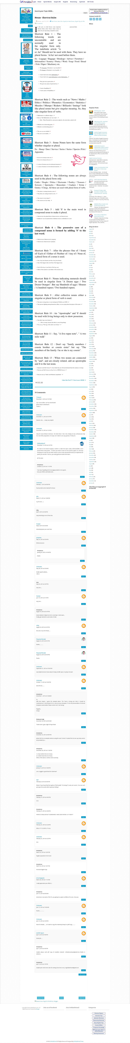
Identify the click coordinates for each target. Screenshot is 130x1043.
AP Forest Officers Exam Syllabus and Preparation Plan (26, 393)
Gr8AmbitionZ (41, 443)
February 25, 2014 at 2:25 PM (43, 838)
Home (39, 2)
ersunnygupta (40, 878)
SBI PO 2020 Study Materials (100, 179)
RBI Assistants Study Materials (26, 448)
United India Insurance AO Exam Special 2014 (26, 317)
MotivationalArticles (28, 67)
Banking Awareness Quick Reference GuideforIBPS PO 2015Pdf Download (26, 245)
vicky (37, 625)
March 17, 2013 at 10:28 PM (43, 498)
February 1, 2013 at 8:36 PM (43, 484)
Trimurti (38, 397)
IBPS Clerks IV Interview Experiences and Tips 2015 (26, 288)
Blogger (38, 1009)
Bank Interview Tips (27, 349)
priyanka (38, 537)
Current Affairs (99, 1025)
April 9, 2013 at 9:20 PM (42, 512)
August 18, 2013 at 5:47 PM (43, 611)
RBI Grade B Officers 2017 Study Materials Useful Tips (26, 200)
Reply (83, 409)
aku (37, 496)
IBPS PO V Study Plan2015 (26, 272)
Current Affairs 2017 (26, 369)
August (90, 229)
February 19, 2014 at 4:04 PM (43, 811)
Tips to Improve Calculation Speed (26, 35)
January (91, 252)
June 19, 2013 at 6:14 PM (42, 598)
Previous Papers (99, 1013)
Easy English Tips (98, 1022)
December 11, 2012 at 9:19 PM (43, 416)
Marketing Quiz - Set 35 (99, 110)
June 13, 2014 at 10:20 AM (42, 907)
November (91, 239)
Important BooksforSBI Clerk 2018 (26, 123)
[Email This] (37, 382)
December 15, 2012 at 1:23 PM (43, 430)
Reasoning (73, 2)
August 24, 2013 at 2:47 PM (43, 627)
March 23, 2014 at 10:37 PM (43, 866)
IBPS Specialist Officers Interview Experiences (26, 192)
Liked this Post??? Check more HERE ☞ (74, 380)
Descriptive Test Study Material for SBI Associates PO (26, 331)
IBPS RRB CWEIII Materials (27, 357)
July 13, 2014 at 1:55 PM (42, 964)
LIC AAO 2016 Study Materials (28, 230)
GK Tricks (90, 2)
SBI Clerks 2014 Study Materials (26, 373)
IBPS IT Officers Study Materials (26, 412)
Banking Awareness (99, 1033)
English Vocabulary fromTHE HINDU (26, 185)
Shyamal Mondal (41, 639)
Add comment (82, 974)
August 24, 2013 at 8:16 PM (43, 654)
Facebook (91, 19)
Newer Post (41, 998)
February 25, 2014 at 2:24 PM (43, 824)
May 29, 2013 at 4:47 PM (42, 584)
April (90, 233)
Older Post (82, 998)
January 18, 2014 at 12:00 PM (43, 768)
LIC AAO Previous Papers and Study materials (26, 430)
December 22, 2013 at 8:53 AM (43, 721)
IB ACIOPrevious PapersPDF (26, 174)
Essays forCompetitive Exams (27, 30)
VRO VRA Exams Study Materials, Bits (26, 417)
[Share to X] (40, 382)
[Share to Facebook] (42, 382)
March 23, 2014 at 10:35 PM (43, 852)
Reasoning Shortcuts (98, 1020)
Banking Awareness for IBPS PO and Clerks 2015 (26, 258)
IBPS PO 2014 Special (26, 353)
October (91, 242)
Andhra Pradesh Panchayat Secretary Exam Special (26, 406)
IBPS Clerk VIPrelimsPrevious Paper (26, 146)
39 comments (39, 23)
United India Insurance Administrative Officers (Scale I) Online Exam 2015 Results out (101, 147)
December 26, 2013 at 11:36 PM (44, 750)
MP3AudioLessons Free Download (27, 96)
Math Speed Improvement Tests (26, 72)
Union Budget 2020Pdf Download (27, 55)
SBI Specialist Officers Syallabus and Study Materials (26, 399)
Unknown (39, 415)
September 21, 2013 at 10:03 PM (44, 668)
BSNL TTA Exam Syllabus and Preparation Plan (26, 423)
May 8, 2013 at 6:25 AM (42, 525)
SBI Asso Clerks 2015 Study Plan (26, 299)
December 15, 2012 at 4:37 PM (44, 445)
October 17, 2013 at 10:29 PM (43, 682)
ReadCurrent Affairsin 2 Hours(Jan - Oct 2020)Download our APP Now (26, 18)
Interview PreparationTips (26, 62)
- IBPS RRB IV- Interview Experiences (26, 236)
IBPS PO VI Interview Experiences (26, 206)
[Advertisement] (52, 7)
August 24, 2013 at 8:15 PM (43, 641)
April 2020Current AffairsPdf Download (26, 109)
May (90, 231)
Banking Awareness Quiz (26, 78)
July (90, 244)
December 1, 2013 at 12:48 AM (43, 696)
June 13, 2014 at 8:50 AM (42, 893)
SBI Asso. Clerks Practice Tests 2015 (26, 294)
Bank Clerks (54, 21)
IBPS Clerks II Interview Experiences (26, 437)
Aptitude (82, 2)
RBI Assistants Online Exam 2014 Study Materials (26, 363)
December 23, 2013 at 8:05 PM (43, 734)
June (90, 267)
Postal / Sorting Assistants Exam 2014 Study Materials (26, 379)
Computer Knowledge (98, 1027)
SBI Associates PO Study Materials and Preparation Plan (26, 324)
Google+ (97, 19)
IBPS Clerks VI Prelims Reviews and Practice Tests (26, 212)
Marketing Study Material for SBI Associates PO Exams (26, 337)
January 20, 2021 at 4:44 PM (44, 552)
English (65, 2)
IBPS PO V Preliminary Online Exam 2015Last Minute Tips (26, 266)
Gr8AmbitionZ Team (78, 1041)
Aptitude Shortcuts (99, 1018)
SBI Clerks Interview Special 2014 (26, 311)
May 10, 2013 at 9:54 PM (42, 539)
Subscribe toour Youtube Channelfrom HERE (26, 130)
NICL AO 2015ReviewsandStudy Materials (28, 279)
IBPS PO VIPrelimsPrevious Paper (26, 159)
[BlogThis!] (39, 382)
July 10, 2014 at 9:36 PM (42, 934)
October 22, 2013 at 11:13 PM (44, 466)
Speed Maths (47, 2)
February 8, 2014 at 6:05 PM (43, 781)
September (91, 237)
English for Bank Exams (68, 21)
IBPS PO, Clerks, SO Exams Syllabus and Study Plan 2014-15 (26, 386)
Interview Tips (98, 1015)
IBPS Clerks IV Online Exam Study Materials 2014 (26, 305)
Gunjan (38, 524)
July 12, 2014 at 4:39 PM (42, 948)
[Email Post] (36, 382)
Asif (37, 780)
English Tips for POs (80, 21)
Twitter (94, 19)
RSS (100, 19)
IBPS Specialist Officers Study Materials (26, 219)
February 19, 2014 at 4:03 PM (43, 797)
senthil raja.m (40, 933)
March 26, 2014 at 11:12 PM (43, 879)
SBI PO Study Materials (26, 442)
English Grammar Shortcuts (95, 158)
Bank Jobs (60, 21)
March (90, 235)
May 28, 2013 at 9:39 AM (42, 568)
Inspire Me (57, 2)
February (91, 250)
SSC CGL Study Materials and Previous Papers (26, 344)
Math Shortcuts (28, 40)
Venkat (38, 596)
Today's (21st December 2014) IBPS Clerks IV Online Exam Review (101, 169)
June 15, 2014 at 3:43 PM (42, 921)
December (91, 254)
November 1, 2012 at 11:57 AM (43, 399)
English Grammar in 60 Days (26, 225)
